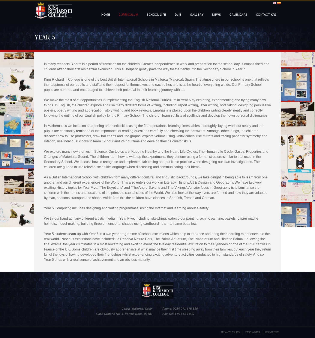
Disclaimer (252, 332)
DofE (178, 14)
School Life (156, 14)
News (216, 14)
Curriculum (128, 14)
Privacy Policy (230, 332)
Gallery (197, 14)
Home (105, 14)
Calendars (239, 14)
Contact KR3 (266, 14)
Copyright (272, 332)
